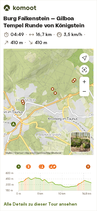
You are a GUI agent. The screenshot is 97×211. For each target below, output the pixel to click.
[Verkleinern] (84, 91)
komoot (20, 152)
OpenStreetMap (43, 152)
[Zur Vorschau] (80, 142)
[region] (48, 102)
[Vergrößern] (84, 82)
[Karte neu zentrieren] (84, 70)
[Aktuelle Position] (84, 58)
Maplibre (9, 152)
